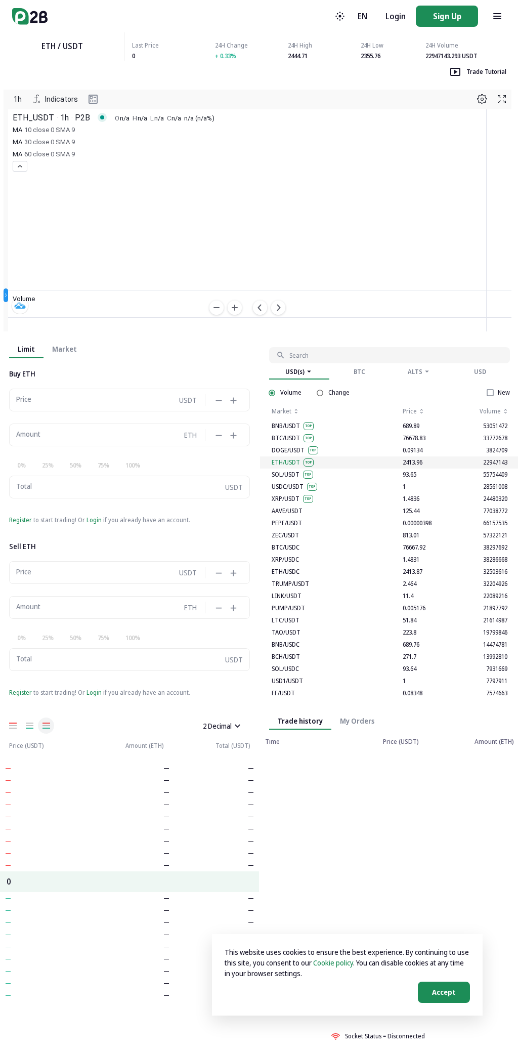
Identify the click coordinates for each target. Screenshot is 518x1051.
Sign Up (447, 16)
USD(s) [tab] (295, 371)
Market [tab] (64, 349)
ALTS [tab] (415, 371)
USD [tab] (480, 371)
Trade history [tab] (300, 721)
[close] (237, 726)
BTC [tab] (359, 371)
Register (20, 520)
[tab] (357, 720)
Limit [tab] (26, 349)
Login (395, 16)
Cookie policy (333, 963)
